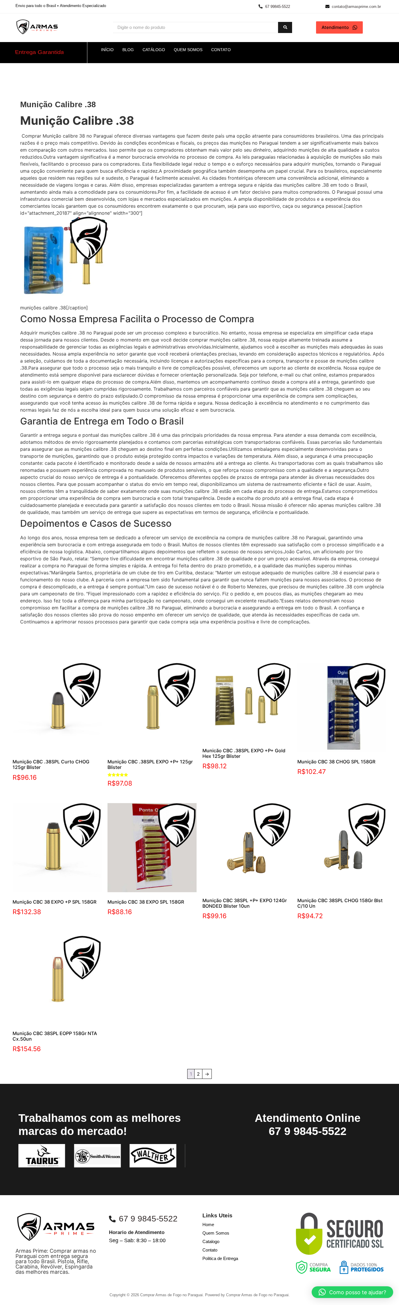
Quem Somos (215, 1233)
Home (208, 1224)
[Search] (285, 27)
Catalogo (210, 1241)
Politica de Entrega (220, 1258)
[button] (352, 1292)
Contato (209, 1249)
